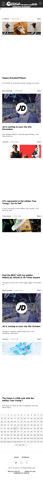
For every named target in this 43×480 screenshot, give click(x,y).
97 (21, 438)
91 (1, 438)
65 (2, 432)
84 (21, 435)
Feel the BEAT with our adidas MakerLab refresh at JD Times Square (21, 276)
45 (21, 425)
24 (38, 418)
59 (25, 428)
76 (38, 432)
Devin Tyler (15, 18)
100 (31, 438)
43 (15, 425)
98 (25, 438)
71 (21, 432)
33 (25, 422)
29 (12, 422)
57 (18, 428)
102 (38, 438)
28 (8, 422)
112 (28, 442)
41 (8, 425)
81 (11, 435)
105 (5, 442)
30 (15, 422)
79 (5, 435)
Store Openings (7, 90)
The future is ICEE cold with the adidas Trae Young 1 (18, 399)
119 (23, 445)
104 (1, 442)
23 (35, 418)
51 (41, 425)
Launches (5, 142)
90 (41, 435)
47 (28, 425)
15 (8, 418)
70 (18, 432)
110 (21, 442)
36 (35, 422)
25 (41, 418)
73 (28, 432)
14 (5, 418)
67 (8, 432)
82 (15, 435)
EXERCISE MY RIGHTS (21, 473)
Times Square (6, 216)
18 (18, 418)
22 (31, 418)
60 (28, 428)
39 (2, 425)
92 (5, 438)
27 (5, 422)
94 (12, 438)
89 (38, 435)
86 (28, 435)
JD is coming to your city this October (21, 326)
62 (35, 428)
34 (28, 422)
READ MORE (21, 9)
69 (15, 432)
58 (21, 428)
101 (35, 438)
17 (15, 418)
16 (11, 418)
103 (41, 438)
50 (38, 425)
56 (15, 428)
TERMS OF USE (29, 471)
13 (1, 418)
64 (41, 428)
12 (41, 415)
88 (35, 435)
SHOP (16, 457)
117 (17, 445)
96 (18, 438)
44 (18, 425)
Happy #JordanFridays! (14, 78)
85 (25, 435)
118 (20, 445)
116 (41, 442)
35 (31, 422)
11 (38, 415)
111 (25, 442)
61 (31, 428)
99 (28, 438)
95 (15, 438)
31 (18, 422)
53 (5, 428)
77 (41, 432)
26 (2, 422)
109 (18, 442)
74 (31, 432)
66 (5, 432)
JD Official (5, 18)
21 (28, 418)
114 (35, 442)
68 (12, 432)
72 (25, 432)
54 (8, 428)
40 (5, 425)
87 (31, 435)
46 (25, 425)
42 (12, 425)
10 (35, 415)
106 (8, 442)
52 (2, 428)
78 (2, 435)
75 (35, 432)
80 (8, 435)
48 (31, 425)
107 (11, 442)
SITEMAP (25, 457)
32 (21, 422)
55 (11, 428)
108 (15, 442)
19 (21, 418)
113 (31, 442)
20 (25, 418)
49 (35, 425)
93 (8, 438)
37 (38, 422)
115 (38, 442)
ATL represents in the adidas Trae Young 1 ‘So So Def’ (19, 202)
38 (41, 422)
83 (18, 435)
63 (38, 428)
